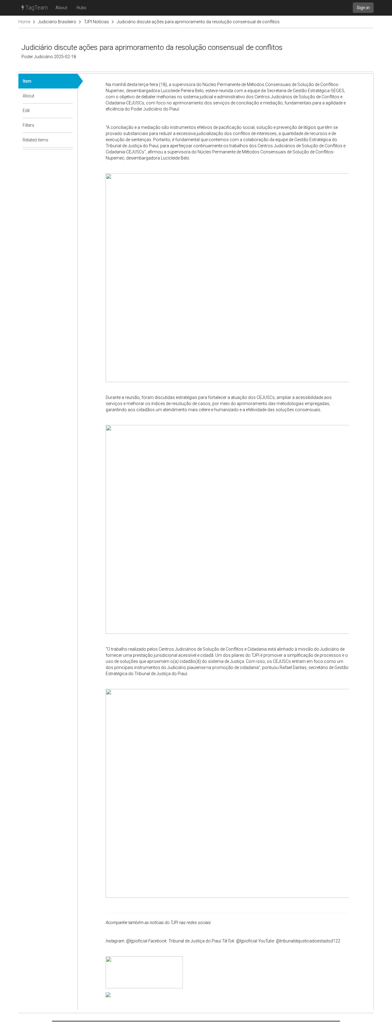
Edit (26, 110)
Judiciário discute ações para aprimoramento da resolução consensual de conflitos (198, 21)
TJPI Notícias (96, 21)
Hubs (81, 7)
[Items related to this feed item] (68, 140)
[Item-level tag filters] (68, 125)
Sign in (363, 7)
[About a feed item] (68, 95)
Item (27, 81)
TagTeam (36, 7)
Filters (28, 125)
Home (24, 21)
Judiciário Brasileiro (57, 21)
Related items (35, 139)
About (61, 7)
